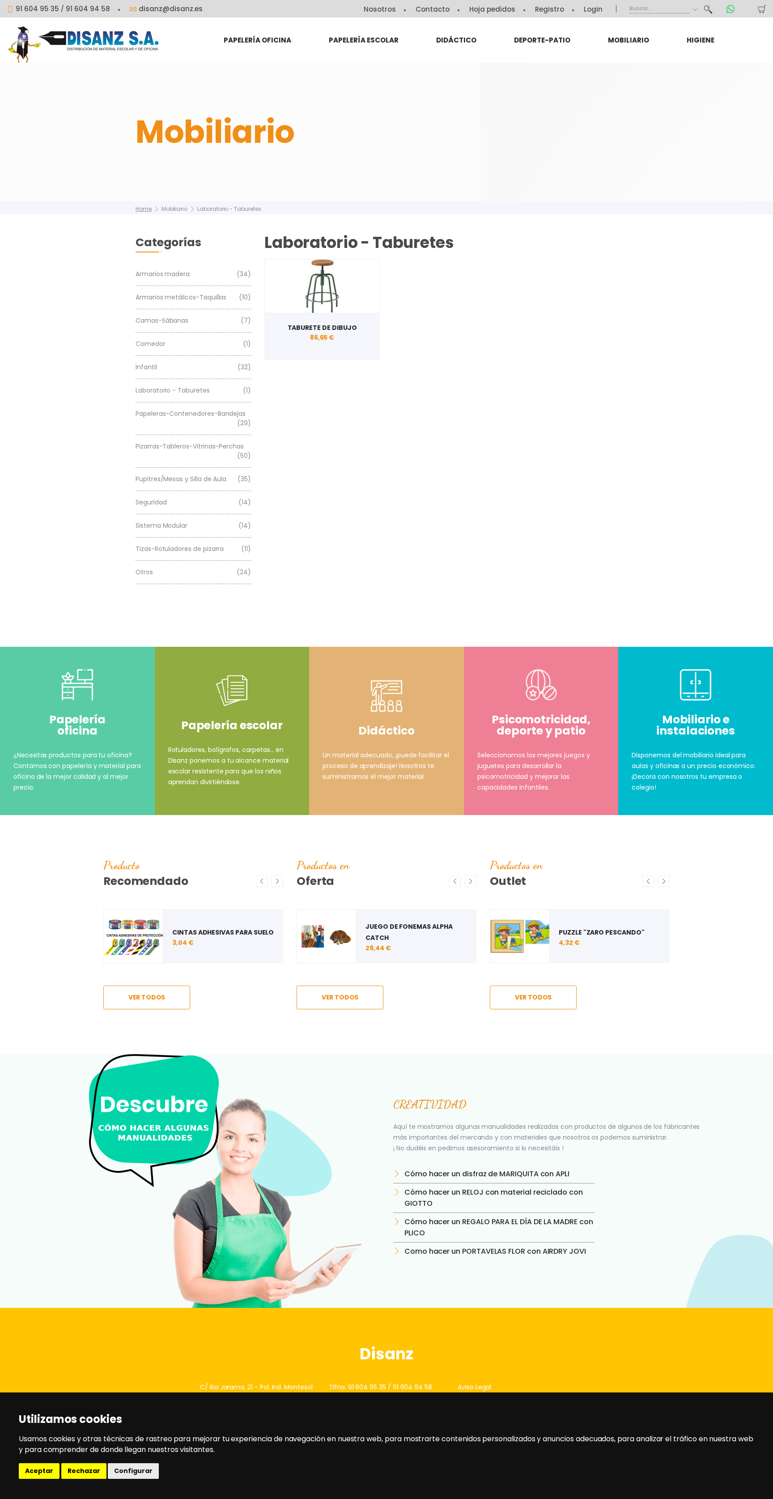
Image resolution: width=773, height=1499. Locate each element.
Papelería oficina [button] (257, 40)
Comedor (193, 343)
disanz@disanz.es (171, 8)
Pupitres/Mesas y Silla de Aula (193, 478)
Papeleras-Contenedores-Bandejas (193, 418)
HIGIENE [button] (700, 40)
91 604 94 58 (88, 8)
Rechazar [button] (84, 1470)
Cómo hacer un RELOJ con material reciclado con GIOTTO (493, 1198)
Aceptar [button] (39, 1470)
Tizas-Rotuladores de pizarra (193, 548)
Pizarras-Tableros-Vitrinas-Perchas (193, 451)
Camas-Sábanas (193, 320)
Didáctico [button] (456, 40)
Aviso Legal (474, 1387)
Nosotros (380, 9)
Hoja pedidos (492, 9)
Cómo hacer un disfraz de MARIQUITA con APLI (486, 1174)
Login (593, 9)
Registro (549, 9)
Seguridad (193, 502)
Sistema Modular (193, 525)
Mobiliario (174, 209)
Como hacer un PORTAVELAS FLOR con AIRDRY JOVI (495, 1251)
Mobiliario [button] (628, 40)
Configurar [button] (133, 1470)
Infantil (193, 367)
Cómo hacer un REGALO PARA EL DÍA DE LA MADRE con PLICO (498, 1227)
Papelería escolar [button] (364, 40)
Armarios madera (193, 273)
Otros (193, 572)
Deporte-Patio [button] (542, 40)
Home (144, 209)
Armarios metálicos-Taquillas (193, 297)
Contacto (433, 9)
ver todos (147, 997)
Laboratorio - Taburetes (229, 209)
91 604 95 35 (37, 8)
